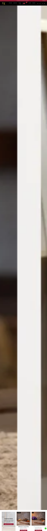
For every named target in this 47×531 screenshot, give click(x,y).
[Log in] (43, 3)
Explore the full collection (8, 524)
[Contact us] (45, 528)
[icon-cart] (44, 3)
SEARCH (39, 3)
